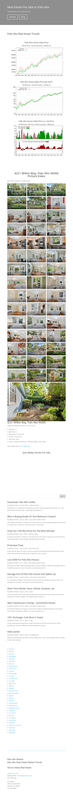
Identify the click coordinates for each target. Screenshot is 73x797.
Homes (12, 17)
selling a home (33, 534)
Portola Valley (13, 703)
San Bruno (12, 710)
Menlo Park (12, 683)
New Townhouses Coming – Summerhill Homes (31, 602)
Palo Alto (11, 701)
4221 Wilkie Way (25, 446)
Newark (11, 696)
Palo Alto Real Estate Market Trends (24, 762)
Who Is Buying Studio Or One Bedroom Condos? (31, 516)
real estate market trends (37, 520)
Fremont (11, 671)
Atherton (11, 649)
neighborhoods (34, 505)
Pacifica (11, 698)
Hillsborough (13, 674)
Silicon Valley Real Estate (19, 767)
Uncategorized (34, 635)
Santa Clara (12, 720)
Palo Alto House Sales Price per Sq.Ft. (36, 82)
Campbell (12, 659)
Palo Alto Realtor (15, 759)
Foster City (12, 669)
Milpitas (11, 688)
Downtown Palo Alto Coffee (21, 502)
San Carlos (12, 713)
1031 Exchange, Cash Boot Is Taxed (25, 617)
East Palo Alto (13, 666)
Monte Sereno (13, 691)
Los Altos (11, 676)
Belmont (11, 651)
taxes (31, 592)
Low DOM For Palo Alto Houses (23, 559)
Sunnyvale (12, 728)
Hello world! (13, 631)
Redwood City (13, 705)
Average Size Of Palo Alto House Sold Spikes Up (31, 574)
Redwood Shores (14, 708)
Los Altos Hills (13, 678)
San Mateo (12, 718)
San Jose (11, 715)
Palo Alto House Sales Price (36, 42)
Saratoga (11, 723)
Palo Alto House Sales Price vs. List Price (36, 121)
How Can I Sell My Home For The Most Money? (31, 530)
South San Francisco (15, 725)
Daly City (11, 664)
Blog (23, 17)
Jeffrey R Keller (14, 505)
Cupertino (12, 661)
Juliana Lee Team (12, 773)
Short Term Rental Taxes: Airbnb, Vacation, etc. (31, 588)
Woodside (12, 732)
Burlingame (12, 656)
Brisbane (11, 654)
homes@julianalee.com (24, 776)
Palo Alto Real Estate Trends (23, 33)
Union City (12, 730)
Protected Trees (15, 545)
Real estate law (33, 548)
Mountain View (13, 693)
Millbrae (11, 686)
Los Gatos (12, 681)
